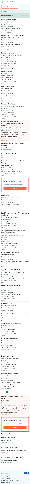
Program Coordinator (8, 104)
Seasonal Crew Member (9, 69)
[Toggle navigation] (2, 2)
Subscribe (15, 189)
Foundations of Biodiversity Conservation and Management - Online (12, 123)
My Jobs (5, 11)
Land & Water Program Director (12, 35)
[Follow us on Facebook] (25, 473)
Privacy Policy (16, 477)
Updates (9, 477)
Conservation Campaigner (10, 252)
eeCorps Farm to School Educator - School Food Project (13, 232)
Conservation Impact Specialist (11, 457)
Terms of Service (5, 478)
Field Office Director (8, 303)
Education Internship (8, 321)
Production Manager (8, 437)
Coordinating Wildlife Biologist (12, 270)
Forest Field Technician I (9, 338)
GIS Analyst (5, 195)
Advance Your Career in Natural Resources (12, 397)
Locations (13, 7)
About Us (3, 477)
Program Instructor (8, 53)
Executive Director (7, 86)
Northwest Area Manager (10, 374)
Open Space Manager (8, 20)
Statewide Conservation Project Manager (12, 144)
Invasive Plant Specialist (9, 447)
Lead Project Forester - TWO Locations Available (15, 214)
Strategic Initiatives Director (11, 286)
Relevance (25, 16)
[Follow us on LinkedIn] (27, 473)
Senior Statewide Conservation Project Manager (14, 162)
